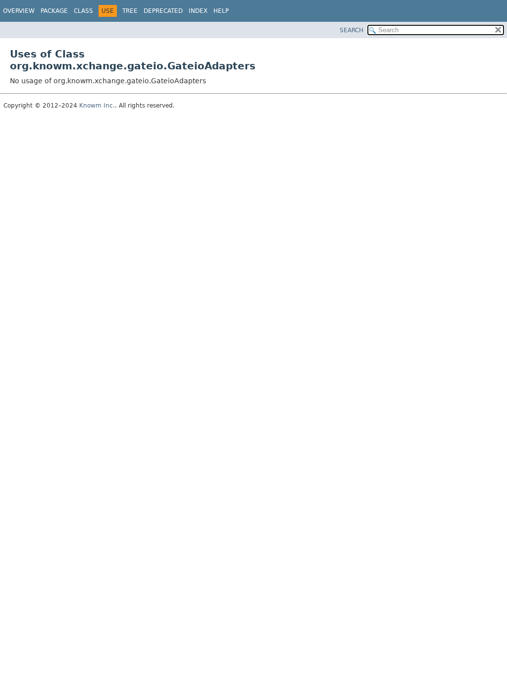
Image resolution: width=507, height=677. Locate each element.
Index (198, 10)
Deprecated (163, 10)
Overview (19, 10)
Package (54, 10)
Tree (130, 10)
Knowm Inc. (97, 105)
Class (83, 10)
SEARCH (351, 30)
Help (221, 10)
